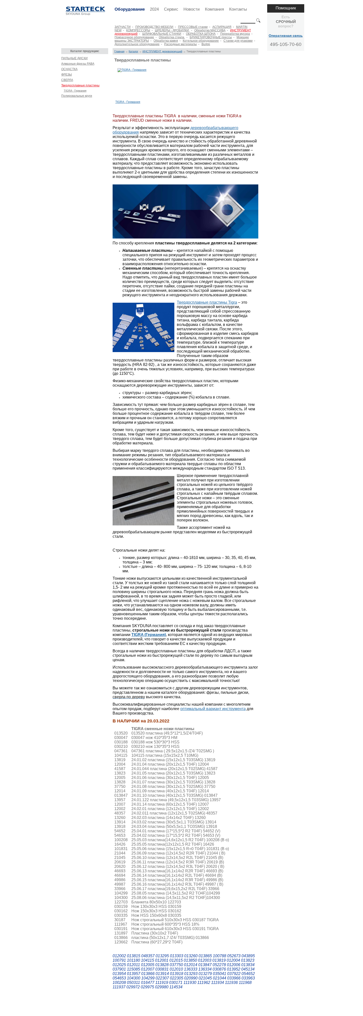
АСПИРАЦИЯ (221, 27)
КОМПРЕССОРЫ (138, 30)
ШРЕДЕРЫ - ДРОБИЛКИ (172, 30)
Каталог (133, 51)
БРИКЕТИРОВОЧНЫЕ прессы (211, 37)
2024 (154, 9)
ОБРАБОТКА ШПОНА (201, 34)
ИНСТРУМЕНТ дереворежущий (162, 51)
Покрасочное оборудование (134, 37)
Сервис (171, 9)
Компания (214, 9)
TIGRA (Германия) (148, 635)
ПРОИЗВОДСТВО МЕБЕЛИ (154, 27)
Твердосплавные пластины (80, 85)
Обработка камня (166, 40)
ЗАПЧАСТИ (123, 27)
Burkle (206, 44)
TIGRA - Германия (75, 90)
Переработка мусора (235, 34)
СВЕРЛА (67, 80)
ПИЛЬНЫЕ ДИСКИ (74, 58)
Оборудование (130, 9)
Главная (119, 51)
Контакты (238, 9)
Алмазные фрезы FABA (77, 63)
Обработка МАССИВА (209, 30)
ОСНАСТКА (69, 69)
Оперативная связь (286, 36)
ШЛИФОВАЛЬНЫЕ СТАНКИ (161, 34)
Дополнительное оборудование (137, 44)
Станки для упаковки (238, 40)
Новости (191, 9)
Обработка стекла (172, 37)
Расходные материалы (180, 44)
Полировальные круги (76, 96)
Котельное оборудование (201, 40)
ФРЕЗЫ (66, 74)
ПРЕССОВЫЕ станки (193, 27)
